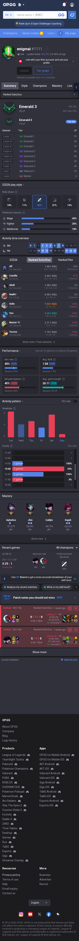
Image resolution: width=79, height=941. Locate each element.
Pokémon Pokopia (13, 791)
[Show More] (21, 4)
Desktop (7, 832)
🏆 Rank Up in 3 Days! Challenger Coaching (34, 23)
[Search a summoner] (61, 15)
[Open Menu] (72, 4)
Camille (13, 275)
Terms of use (10, 879)
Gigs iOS (44, 787)
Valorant (7, 773)
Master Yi (14, 322)
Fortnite (7, 814)
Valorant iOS (47, 777)
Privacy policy (11, 874)
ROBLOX (7, 782)
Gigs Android (47, 782)
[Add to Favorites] (46, 49)
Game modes (32, 33)
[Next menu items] (60, 33)
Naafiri (12, 294)
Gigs (4, 855)
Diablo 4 (7, 819)
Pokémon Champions (15, 768)
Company (8, 731)
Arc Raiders (9, 800)
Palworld (7, 764)
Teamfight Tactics (13, 759)
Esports (7, 851)
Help (5, 884)
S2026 (13, 259)
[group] (39, 469)
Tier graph (43, 70)
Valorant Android (50, 773)
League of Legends (14, 754)
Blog (5, 735)
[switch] (69, 401)
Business (45, 874)
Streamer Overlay (13, 860)
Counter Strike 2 (12, 809)
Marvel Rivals (10, 796)
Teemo (13, 332)
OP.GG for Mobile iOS (52, 759)
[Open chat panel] (76, 87)
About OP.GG (10, 726)
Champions (10, 33)
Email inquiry (10, 888)
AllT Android (47, 764)
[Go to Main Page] (9, 4)
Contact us (8, 893)
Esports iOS (46, 805)
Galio (12, 303)
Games (6, 837)
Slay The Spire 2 (12, 805)
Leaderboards (56, 33)
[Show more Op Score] (74, 578)
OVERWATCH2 (11, 787)
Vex (11, 313)
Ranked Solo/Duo (39, 259)
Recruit (44, 884)
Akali (12, 285)
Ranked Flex (65, 259)
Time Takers (9, 828)
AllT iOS (44, 768)
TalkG (5, 846)
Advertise (45, 879)
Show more (40, 652)
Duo (4, 842)
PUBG (5, 777)
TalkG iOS (45, 796)
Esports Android (49, 800)
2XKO (5, 823)
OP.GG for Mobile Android (55, 754)
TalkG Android (48, 791)
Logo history (9, 740)
